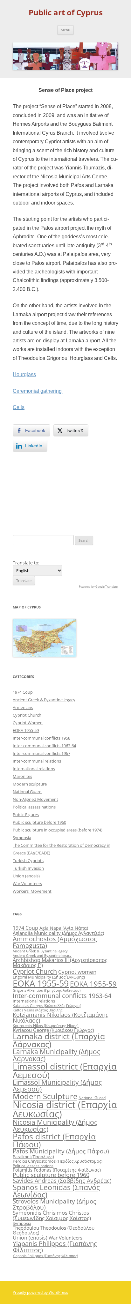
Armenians (23, 707)
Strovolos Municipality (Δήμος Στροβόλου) (54, 1204)
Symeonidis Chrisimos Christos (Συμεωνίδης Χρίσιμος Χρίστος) (52, 1215)
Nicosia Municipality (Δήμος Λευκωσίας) (55, 1125)
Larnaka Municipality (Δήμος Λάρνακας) (56, 1055)
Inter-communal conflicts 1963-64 (44, 746)
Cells (110, 497)
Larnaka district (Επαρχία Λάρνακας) (59, 1040)
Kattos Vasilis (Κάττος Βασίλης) (38, 1010)
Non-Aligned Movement (35, 799)
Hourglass (24, 374)
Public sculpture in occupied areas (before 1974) (57, 830)
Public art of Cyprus (66, 13)
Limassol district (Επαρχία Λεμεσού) (65, 1070)
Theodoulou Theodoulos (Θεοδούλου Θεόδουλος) (53, 1230)
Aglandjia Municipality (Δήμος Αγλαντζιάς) (58, 933)
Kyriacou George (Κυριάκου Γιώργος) (53, 1030)
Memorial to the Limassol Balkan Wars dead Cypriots (36, 506)
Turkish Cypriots (28, 860)
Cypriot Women (28, 723)
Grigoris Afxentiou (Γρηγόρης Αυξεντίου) (46, 990)
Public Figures (26, 814)
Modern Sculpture (45, 1096)
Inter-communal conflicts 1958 (41, 738)
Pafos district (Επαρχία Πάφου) (54, 1140)
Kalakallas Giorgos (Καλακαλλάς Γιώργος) (47, 1005)
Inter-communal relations (37, 761)
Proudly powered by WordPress (40, 1292)
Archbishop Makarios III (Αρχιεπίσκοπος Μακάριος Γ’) (60, 963)
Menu (65, 29)
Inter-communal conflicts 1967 (41, 753)
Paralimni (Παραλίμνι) (33, 1156)
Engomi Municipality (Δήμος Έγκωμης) (49, 977)
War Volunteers (27, 883)
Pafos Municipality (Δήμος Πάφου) (61, 1151)
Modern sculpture (30, 784)
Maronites (22, 776)
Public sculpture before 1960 (39, 822)
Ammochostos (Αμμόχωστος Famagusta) (55, 942)
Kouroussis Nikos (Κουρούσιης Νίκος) (46, 1025)
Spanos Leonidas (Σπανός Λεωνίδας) (56, 1191)
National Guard (27, 791)
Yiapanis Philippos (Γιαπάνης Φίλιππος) (55, 1246)
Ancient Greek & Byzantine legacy (44, 700)
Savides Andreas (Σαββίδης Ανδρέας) (62, 1180)
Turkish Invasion (28, 868)
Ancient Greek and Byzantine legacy (42, 955)
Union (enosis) (26, 876)
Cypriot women (77, 971)
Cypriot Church (27, 715)
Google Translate (106, 587)
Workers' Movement (32, 891)
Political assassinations (34, 807)
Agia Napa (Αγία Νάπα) (63, 928)
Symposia (22, 837)
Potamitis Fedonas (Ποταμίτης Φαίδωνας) (57, 1170)
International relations (34, 768)
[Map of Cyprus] (44, 655)
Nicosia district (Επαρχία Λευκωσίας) (65, 1109)
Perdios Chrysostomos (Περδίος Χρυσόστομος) (57, 1161)
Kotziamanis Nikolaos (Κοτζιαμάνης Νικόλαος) (60, 1017)
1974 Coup (23, 692)
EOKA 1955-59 (26, 730)
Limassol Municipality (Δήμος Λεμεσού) (57, 1085)
